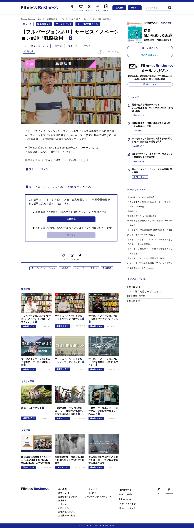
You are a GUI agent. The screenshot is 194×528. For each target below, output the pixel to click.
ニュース (27, 24)
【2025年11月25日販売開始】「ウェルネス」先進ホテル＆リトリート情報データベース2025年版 (150, 202)
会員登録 (119, 8)
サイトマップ (91, 489)
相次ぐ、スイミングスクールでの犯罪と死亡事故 (152, 171)
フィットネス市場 (127, 504)
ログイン (134, 8)
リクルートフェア (127, 508)
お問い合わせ (64, 508)
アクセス (62, 504)
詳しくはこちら (150, 48)
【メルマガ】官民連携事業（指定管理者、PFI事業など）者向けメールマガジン (149, 232)
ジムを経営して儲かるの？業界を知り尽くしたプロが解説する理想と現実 (152, 140)
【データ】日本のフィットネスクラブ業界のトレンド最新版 (150, 251)
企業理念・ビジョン (67, 497)
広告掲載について (66, 512)
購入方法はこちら (150, 54)
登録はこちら (150, 84)
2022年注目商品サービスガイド (144, 291)
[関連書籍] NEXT (136, 296)
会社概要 (62, 489)
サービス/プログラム (87, 24)
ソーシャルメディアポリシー (98, 497)
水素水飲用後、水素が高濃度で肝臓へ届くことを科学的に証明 (152, 124)
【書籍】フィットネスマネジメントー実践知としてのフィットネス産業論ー (150, 241)
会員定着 (28, 51)
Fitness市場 (133, 301)
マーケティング (64, 24)
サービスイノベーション (36, 46)
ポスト (72, 259)
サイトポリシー (92, 493)
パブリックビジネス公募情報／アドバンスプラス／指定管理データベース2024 (150, 265)
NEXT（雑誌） (126, 494)
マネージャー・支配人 (79, 46)
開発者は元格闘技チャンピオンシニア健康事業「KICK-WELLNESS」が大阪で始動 (152, 107)
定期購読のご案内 (66, 515)
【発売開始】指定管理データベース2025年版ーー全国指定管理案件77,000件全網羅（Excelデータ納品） (149, 218)
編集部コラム (44, 24)
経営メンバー (64, 493)
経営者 (58, 46)
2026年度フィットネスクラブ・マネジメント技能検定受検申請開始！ (152, 155)
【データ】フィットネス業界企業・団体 (145, 258)
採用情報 (62, 500)
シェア (80, 259)
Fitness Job (133, 286)
